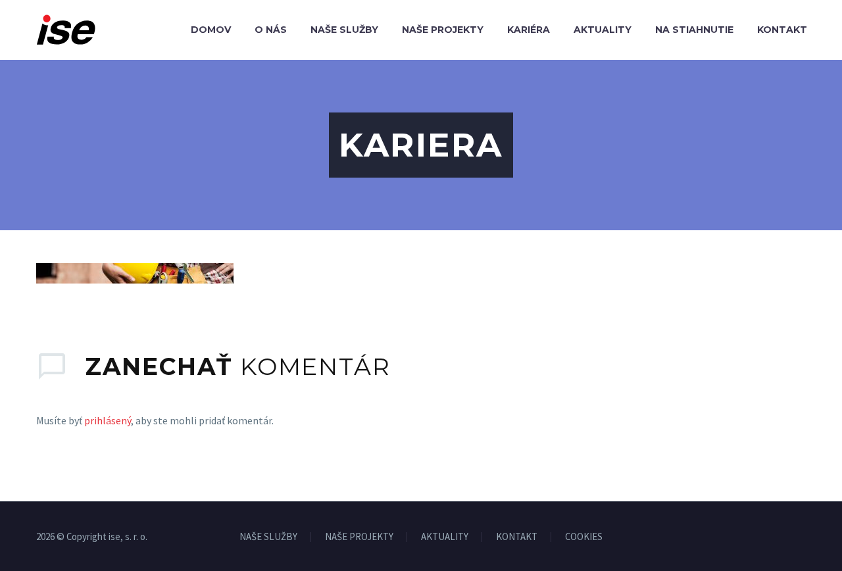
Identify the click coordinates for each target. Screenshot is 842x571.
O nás (271, 30)
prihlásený (107, 420)
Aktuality (603, 30)
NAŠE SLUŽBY (268, 537)
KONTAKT (516, 537)
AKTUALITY (444, 537)
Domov (211, 30)
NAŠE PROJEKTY (359, 537)
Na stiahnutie (694, 30)
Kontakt (782, 30)
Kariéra (528, 30)
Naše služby (344, 30)
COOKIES (584, 537)
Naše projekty (442, 30)
